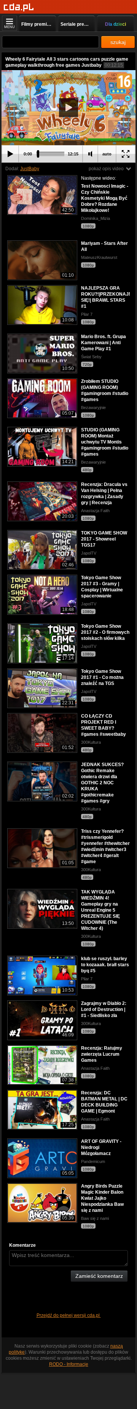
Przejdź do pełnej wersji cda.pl (69, 1315)
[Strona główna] (19, 7)
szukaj (118, 42)
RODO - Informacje (68, 1364)
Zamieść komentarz (99, 1276)
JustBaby (29, 168)
